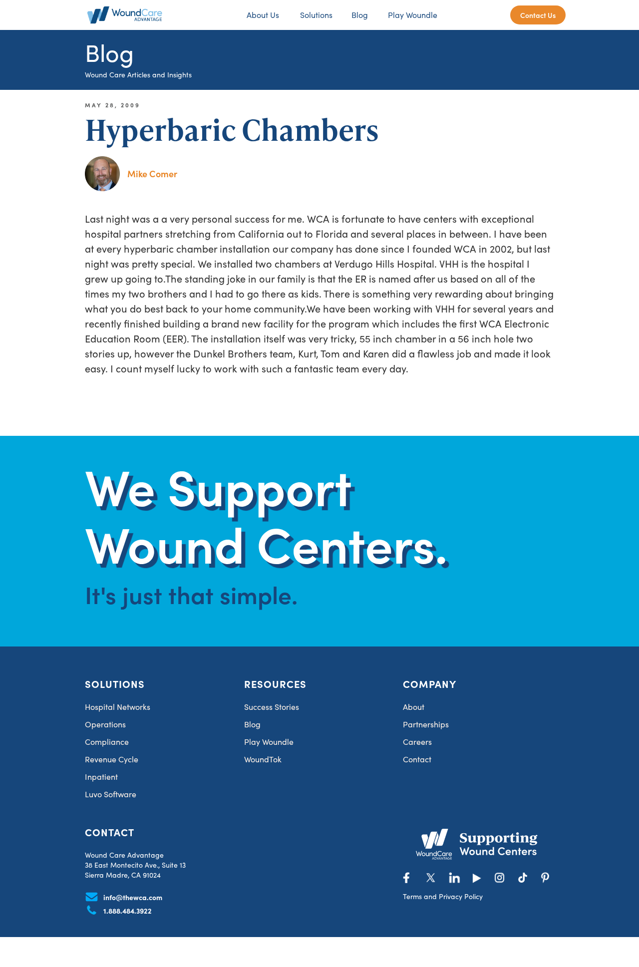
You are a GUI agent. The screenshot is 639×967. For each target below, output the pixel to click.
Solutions (316, 14)
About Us (263, 14)
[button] (315, 15)
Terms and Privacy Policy (443, 896)
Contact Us (538, 15)
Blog (359, 14)
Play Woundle (412, 14)
